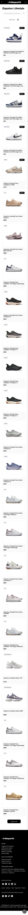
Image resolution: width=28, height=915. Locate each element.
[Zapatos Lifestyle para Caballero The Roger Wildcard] (14, 631)
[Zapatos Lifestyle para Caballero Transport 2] (14, 334)
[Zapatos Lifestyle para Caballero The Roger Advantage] (14, 268)
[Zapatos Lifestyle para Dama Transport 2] (14, 301)
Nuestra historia (6, 861)
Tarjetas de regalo (6, 863)
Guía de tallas (5, 853)
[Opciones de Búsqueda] (24, 13)
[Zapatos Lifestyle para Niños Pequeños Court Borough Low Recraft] (14, 70)
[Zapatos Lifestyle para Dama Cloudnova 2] (14, 565)
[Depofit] (14, 2)
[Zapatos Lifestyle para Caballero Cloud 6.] (14, 796)
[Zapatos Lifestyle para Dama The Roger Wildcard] (14, 499)
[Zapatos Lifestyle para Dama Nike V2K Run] (14, 235)
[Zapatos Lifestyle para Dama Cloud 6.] (14, 202)
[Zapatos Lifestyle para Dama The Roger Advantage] (14, 532)
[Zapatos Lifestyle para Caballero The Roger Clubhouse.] (14, 763)
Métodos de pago (6, 850)
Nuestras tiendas (6, 859)
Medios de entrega (6, 851)
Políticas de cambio (6, 848)
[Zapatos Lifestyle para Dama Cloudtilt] (14, 598)
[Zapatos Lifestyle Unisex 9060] (14, 697)
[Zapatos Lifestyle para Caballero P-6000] (14, 169)
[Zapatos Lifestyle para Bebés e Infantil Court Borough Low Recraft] (14, 37)
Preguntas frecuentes (7, 846)
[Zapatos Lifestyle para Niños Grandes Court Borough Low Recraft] (14, 103)
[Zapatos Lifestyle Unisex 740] (14, 664)
